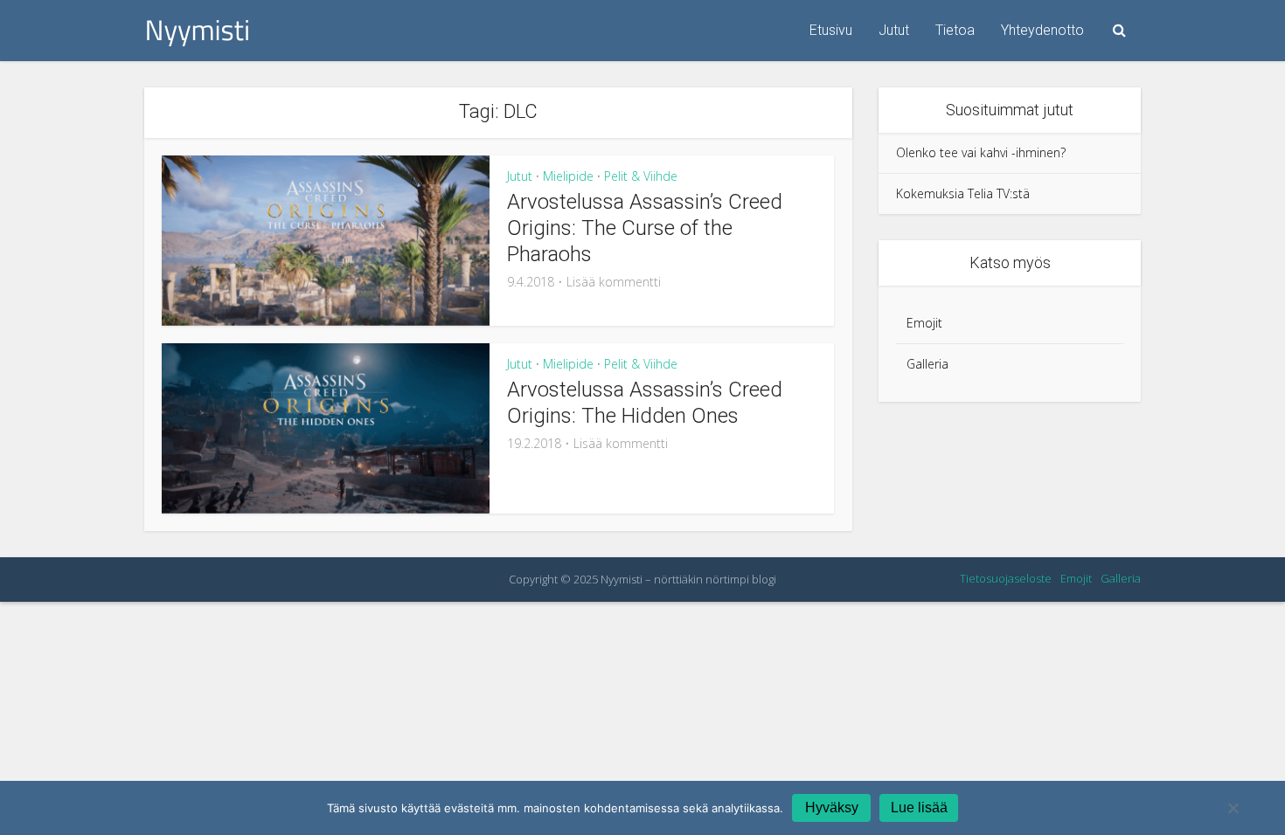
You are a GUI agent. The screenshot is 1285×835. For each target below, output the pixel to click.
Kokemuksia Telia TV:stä (963, 193)
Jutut (894, 30)
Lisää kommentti (613, 282)
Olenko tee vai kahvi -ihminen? (981, 152)
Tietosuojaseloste (1006, 578)
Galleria (927, 363)
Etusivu (830, 30)
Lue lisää (919, 807)
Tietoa (955, 30)
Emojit (924, 322)
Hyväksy (831, 807)
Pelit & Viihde (640, 176)
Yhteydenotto (1042, 30)
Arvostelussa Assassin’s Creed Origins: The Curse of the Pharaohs (644, 228)
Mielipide (568, 176)
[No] (1232, 808)
